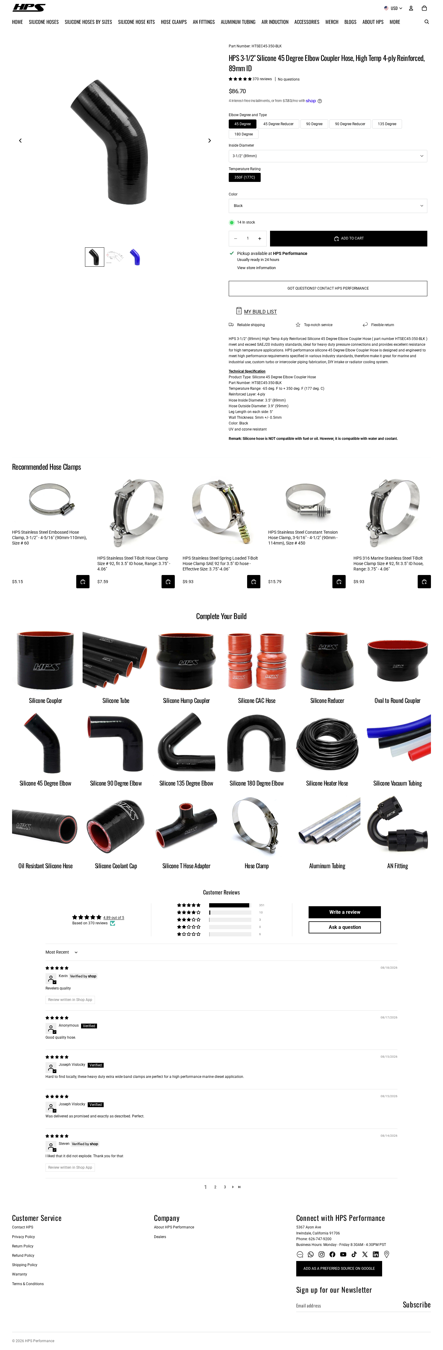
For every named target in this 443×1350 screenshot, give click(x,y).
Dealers (160, 1237)
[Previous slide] (18, 141)
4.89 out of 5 (113, 918)
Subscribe (417, 1304)
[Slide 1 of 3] (95, 257)
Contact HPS (22, 1227)
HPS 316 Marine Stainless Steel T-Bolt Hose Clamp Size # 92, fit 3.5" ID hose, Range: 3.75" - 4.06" (388, 563)
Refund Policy (23, 1255)
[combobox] (328, 156)
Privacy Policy (23, 1237)
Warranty (19, 1274)
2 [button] (215, 1187)
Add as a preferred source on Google (339, 1268)
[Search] (426, 21)
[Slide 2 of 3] (115, 257)
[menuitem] (395, 21)
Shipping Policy (24, 1265)
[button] (241, 79)
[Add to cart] (83, 581)
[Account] (411, 8)
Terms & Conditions (28, 1284)
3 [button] (225, 1187)
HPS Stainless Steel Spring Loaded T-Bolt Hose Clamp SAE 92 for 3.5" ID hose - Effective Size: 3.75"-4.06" (220, 563)
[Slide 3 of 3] (136, 257)
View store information (256, 267)
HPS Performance (39, 1341)
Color (233, 194)
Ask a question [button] (345, 927)
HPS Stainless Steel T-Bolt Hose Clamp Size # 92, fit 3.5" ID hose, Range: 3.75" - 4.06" (133, 563)
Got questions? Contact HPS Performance (328, 288)
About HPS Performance (174, 1227)
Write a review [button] (344, 912)
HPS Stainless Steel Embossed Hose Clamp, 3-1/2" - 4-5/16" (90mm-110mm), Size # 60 (49, 537)
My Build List (260, 312)
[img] (57, 968)
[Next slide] (211, 141)
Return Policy (22, 1246)
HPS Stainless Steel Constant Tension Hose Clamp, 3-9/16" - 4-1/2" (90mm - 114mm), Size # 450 (303, 537)
